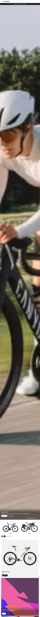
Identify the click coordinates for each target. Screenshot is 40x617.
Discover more (9, 515)
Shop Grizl (3, 515)
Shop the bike (5, 575)
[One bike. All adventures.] (20, 262)
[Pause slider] (38, 516)
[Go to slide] (20, 518)
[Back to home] (6, 1)
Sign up (4, 613)
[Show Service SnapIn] (39, 308)
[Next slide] (4, 536)
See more (8, 613)
